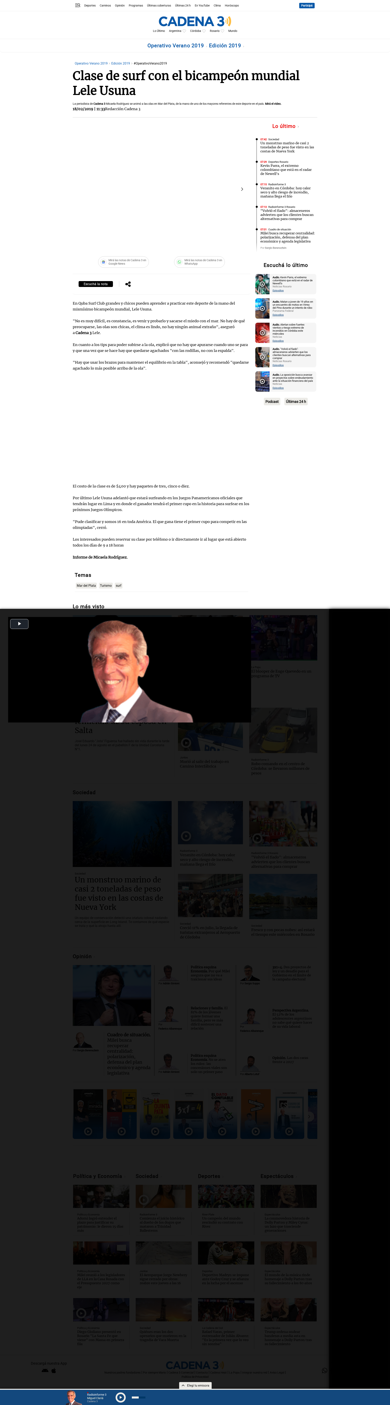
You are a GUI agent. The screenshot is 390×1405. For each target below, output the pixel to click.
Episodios (278, 290)
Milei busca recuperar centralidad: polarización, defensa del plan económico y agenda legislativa (287, 237)
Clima (217, 5)
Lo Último (159, 31)
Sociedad (273, 139)
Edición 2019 (226, 46)
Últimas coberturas (159, 5)
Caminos (105, 5)
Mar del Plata (86, 586)
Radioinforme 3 (277, 184)
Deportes (90, 5)
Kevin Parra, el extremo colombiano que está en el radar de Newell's (286, 170)
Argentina (175, 31)
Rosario (215, 31)
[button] (242, 189)
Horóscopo (232, 5)
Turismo (106, 586)
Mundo (232, 31)
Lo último (284, 126)
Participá (307, 5)
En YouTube (202, 5)
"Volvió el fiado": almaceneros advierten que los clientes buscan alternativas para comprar (287, 215)
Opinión (120, 5)
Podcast (272, 401)
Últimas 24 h (183, 5)
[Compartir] (128, 284)
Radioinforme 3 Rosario (281, 206)
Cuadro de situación (279, 229)
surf (118, 586)
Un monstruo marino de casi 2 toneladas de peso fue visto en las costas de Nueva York (287, 147)
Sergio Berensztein (275, 247)
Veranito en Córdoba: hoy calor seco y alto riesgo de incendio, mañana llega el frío (285, 192)
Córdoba (195, 31)
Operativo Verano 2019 (176, 46)
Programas (136, 5)
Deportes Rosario (278, 161)
